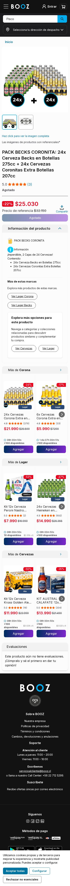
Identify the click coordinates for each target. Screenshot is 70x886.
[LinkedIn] (42, 821)
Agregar (18, 449)
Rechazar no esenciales (22, 879)
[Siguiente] (62, 414)
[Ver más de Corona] (60, 370)
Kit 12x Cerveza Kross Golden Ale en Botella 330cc (16, 600)
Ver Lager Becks (21, 305)
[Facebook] (32, 821)
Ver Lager (48, 348)
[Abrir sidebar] (7, 6)
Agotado (35, 218)
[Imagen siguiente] (63, 80)
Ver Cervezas (23, 348)
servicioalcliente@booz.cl (35, 771)
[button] (35, 19)
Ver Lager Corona (22, 296)
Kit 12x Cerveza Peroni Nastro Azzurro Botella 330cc (15, 508)
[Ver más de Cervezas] (60, 554)
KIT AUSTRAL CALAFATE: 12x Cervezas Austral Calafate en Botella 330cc (50, 600)
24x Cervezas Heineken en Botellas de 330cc (49, 508)
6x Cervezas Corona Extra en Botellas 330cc (48, 416)
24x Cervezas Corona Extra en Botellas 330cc (15, 416)
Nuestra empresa (35, 721)
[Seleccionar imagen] (9, 122)
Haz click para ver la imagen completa (25, 136)
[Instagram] (27, 821)
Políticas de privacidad (35, 726)
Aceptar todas (15, 870)
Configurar (39, 870)
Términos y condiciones (35, 731)
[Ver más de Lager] (60, 462)
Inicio (9, 42)
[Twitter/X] (37, 821)
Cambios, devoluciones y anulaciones (35, 736)
